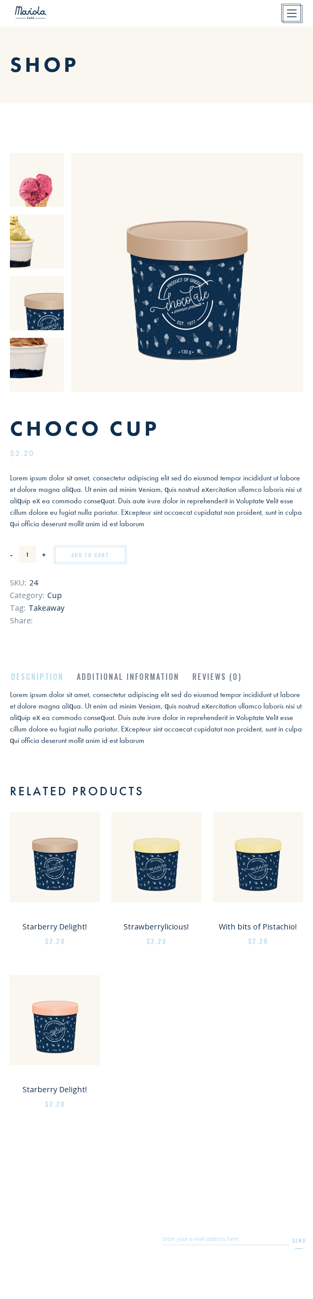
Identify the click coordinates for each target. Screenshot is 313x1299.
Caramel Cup (258, 914)
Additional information (128, 676)
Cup (54, 595)
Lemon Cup (156, 914)
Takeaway (47, 608)
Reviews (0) (217, 676)
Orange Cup (55, 1077)
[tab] (37, 677)
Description (37, 676)
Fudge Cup (55, 914)
